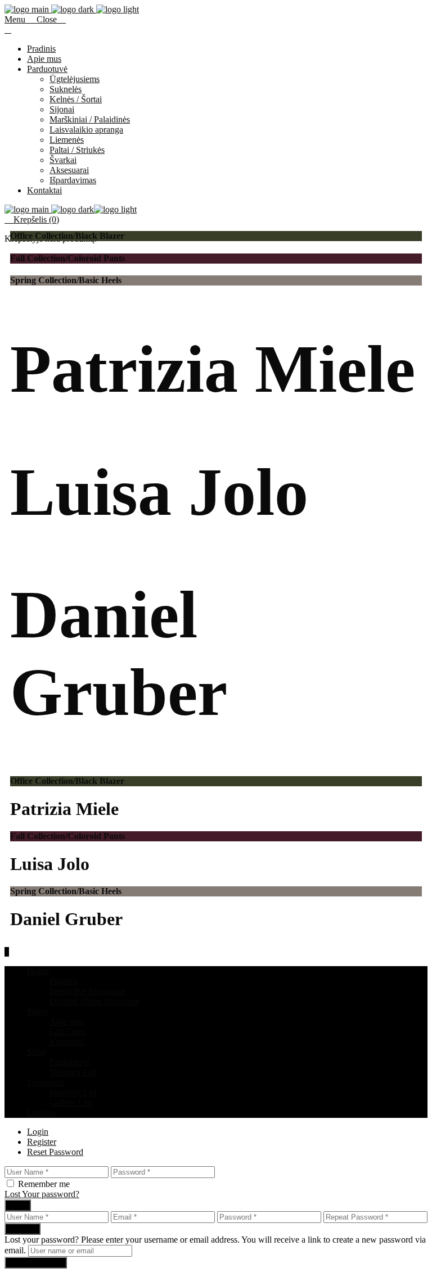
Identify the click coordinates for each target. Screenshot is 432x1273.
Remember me (44, 1184)
